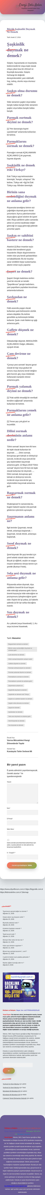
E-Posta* (10, 819)
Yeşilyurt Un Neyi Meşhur (11, 1084)
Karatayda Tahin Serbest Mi (19, 751)
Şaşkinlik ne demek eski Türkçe (18, 694)
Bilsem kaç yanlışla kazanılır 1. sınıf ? (15, 951)
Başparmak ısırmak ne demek (18, 644)
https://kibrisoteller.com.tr (10, 892)
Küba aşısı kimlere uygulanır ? (12, 945)
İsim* (8, 808)
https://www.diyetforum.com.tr (12, 889)
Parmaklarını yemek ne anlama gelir (20, 681)
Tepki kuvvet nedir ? (9, 934)
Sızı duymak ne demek (15, 725)
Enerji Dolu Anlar (30, 5)
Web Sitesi (10, 829)
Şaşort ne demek (13, 707)
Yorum (9, 782)
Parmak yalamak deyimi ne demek (19, 672)
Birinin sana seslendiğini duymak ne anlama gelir (20, 649)
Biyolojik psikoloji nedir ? (11, 923)
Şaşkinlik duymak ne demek (17, 690)
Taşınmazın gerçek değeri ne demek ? (15, 911)
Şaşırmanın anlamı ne (15, 685)
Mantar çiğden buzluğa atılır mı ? (13, 963)
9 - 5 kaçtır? (11, 853)
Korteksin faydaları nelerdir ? (12, 928)
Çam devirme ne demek (16, 655)
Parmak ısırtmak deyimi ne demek (19, 668)
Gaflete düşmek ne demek (16, 663)
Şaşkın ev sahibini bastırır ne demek (20, 699)
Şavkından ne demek (15, 712)
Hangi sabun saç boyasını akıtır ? (13, 917)
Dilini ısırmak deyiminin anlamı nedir (20, 659)
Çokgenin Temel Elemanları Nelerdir (15, 1098)
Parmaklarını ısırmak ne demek (18, 677)
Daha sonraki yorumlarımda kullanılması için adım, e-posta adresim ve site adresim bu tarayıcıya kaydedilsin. (21, 845)
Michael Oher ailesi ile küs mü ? (13, 940)
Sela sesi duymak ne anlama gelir (19, 716)
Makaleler (16, 638)
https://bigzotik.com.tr (34, 889)
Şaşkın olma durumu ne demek (18, 703)
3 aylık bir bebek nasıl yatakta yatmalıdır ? (16, 957)
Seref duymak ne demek (16, 721)
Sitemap (24, 892)
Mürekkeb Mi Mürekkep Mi (11, 1091)
